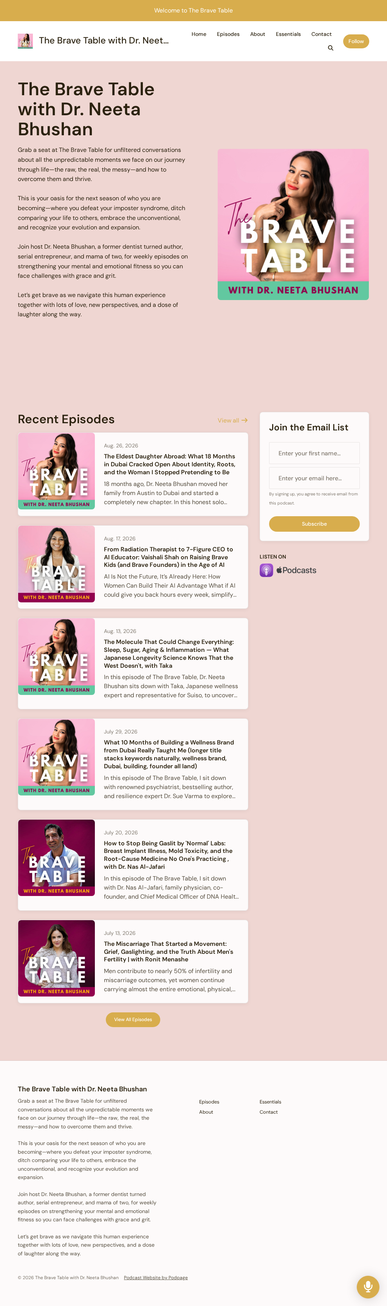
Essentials (288, 34)
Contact (321, 34)
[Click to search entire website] (331, 48)
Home (199, 34)
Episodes (228, 34)
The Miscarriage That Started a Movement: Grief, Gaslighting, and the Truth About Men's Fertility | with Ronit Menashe (168, 952)
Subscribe (314, 523)
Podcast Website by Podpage (156, 1278)
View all (229, 420)
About (257, 34)
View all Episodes (133, 1020)
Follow (356, 41)
